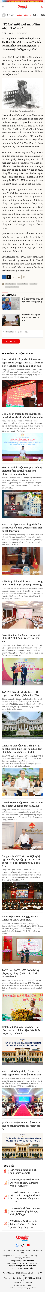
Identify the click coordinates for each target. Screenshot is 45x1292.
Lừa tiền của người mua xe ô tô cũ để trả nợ (32, 317)
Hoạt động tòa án (23, 15)
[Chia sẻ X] (8, 277)
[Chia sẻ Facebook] (4, 277)
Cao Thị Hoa (22, 284)
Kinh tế (36, 15)
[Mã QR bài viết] (23, 277)
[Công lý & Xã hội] (22, 7)
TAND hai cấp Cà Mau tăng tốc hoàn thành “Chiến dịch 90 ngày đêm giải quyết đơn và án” (22, 527)
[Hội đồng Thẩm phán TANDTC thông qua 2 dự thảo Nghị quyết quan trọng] (22, 615)
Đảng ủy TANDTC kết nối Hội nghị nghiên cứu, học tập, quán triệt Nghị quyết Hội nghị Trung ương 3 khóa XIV (21, 861)
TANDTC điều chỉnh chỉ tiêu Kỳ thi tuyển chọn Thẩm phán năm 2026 (20, 694)
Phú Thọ (33, 284)
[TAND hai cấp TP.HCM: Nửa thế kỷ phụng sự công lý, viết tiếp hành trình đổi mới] (22, 1007)
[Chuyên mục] (3, 7)
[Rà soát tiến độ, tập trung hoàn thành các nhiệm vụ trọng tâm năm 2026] (22, 836)
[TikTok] (22, 1245)
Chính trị (10, 15)
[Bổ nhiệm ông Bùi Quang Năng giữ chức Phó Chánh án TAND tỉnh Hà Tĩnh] (22, 671)
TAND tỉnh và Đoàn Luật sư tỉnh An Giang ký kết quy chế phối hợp (25, 1211)
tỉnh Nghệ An (10, 284)
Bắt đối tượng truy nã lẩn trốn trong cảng (32, 300)
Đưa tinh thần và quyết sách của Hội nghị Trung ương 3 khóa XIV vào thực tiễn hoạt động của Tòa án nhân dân (22, 362)
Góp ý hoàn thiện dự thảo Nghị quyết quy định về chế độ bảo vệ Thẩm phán (22, 415)
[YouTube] (28, 1245)
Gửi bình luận (11, 341)
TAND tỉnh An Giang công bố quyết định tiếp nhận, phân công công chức (24, 1224)
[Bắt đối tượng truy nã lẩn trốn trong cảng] (11, 303)
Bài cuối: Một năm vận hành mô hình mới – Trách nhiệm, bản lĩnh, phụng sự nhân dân (21, 1030)
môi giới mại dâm (12, 287)
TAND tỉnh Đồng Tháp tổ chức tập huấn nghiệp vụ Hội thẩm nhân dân (21, 1073)
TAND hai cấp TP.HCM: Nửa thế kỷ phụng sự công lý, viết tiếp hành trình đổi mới (20, 973)
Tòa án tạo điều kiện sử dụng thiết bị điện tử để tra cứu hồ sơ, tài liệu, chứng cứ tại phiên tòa (22, 470)
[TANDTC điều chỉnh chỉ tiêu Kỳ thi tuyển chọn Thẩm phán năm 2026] (22, 725)
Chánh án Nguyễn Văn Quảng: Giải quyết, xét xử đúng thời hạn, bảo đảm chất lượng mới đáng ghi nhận (22, 749)
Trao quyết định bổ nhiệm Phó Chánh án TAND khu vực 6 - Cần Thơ (24, 1182)
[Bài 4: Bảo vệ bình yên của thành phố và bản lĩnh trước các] (22, 1146)
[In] (18, 277)
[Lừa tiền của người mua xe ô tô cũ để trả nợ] (11, 320)
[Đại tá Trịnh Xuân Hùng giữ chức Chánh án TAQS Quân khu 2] (22, 950)
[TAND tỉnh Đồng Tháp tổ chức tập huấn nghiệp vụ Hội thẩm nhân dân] (22, 1102)
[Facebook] (17, 1245)
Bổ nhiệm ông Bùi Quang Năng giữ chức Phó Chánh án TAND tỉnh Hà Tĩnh (21, 638)
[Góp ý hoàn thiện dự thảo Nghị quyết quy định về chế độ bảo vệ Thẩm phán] (22, 447)
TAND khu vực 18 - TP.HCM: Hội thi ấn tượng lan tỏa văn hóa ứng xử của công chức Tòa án (25, 1197)
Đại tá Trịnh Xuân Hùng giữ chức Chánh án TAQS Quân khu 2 (20, 918)
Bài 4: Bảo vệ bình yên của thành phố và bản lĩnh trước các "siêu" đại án (21, 1125)
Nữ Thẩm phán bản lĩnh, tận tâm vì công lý (23, 1171)
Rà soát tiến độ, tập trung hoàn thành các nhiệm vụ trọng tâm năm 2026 (22, 804)
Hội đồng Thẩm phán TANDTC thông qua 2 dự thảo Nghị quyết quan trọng (22, 583)
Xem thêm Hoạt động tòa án (17, 353)
